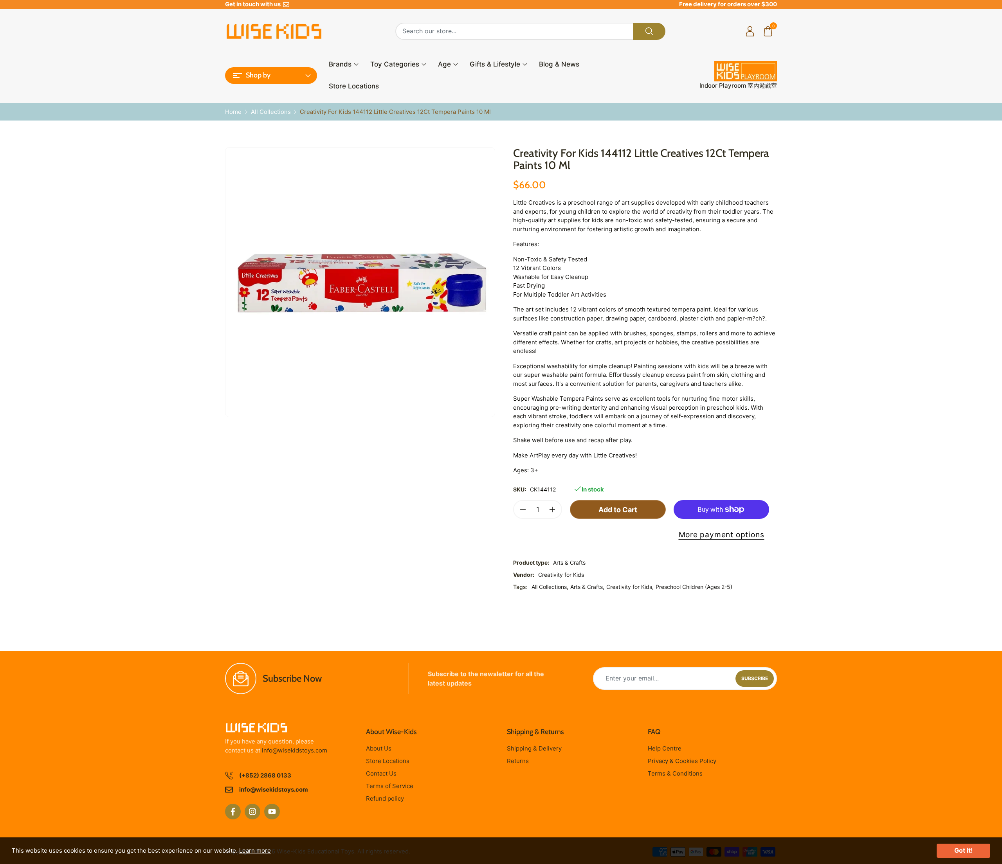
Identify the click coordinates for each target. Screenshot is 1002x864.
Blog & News (559, 64)
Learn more (255, 850)
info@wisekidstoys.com (294, 750)
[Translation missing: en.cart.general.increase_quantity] (552, 509)
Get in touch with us (254, 4)
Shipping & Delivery (534, 748)
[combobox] (514, 31)
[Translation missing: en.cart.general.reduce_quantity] (523, 509)
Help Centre (664, 748)
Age (444, 64)
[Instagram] (252, 811)
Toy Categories (394, 64)
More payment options (721, 534)
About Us (378, 748)
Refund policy (385, 798)
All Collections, (550, 586)
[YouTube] (272, 811)
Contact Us (381, 773)
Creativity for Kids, (630, 586)
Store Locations (354, 86)
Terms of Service (389, 786)
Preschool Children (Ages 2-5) (694, 586)
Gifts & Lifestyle (495, 64)
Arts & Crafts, (587, 586)
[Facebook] (233, 811)
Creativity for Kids (561, 574)
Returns (518, 761)
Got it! (963, 850)
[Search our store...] (649, 31)
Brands (340, 64)
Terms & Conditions (675, 773)
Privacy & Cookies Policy (682, 761)
